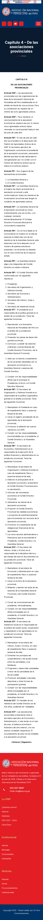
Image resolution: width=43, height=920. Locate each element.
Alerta (4, 883)
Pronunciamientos (10, 888)
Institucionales (8, 892)
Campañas (6, 858)
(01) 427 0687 (17, 788)
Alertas (5, 845)
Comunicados (8, 854)
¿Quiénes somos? (9, 807)
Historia (5, 811)
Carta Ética (6, 825)
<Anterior (15, 742)
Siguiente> (27, 742)
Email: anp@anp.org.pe (20, 791)
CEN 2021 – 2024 (9, 820)
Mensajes (6, 850)
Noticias (5, 879)
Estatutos (6, 816)
